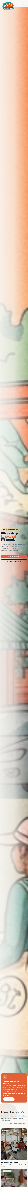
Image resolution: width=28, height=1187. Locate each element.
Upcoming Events (13, 561)
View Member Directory (17, 1124)
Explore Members (14, 556)
